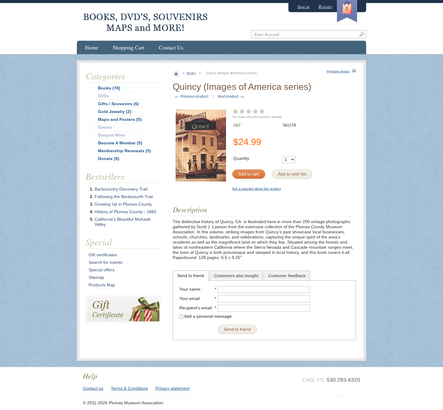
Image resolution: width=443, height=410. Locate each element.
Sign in (303, 6)
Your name (189, 289)
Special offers (102, 269)
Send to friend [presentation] (190, 275)
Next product (231, 96)
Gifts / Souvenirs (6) (118, 103)
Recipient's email (195, 307)
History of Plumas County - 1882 (125, 211)
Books (191, 73)
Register (325, 6)
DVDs (103, 95)
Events (105, 127)
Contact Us (171, 47)
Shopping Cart (128, 47)
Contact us (93, 388)
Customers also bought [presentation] (236, 275)
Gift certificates (103, 254)
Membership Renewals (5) (124, 150)
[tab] (191, 275)
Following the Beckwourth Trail (124, 196)
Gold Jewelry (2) (114, 111)
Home (91, 47)
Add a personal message (207, 316)
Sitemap (96, 277)
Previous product (191, 96)
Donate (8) (108, 158)
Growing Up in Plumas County (123, 204)
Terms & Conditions (129, 388)
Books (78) (109, 88)
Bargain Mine (111, 135)
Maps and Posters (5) (120, 119)
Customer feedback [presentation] (287, 275)
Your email (189, 298)
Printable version (338, 71)
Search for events (105, 262)
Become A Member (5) (120, 142)
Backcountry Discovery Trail (121, 189)
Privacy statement (173, 388)
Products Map (102, 284)
